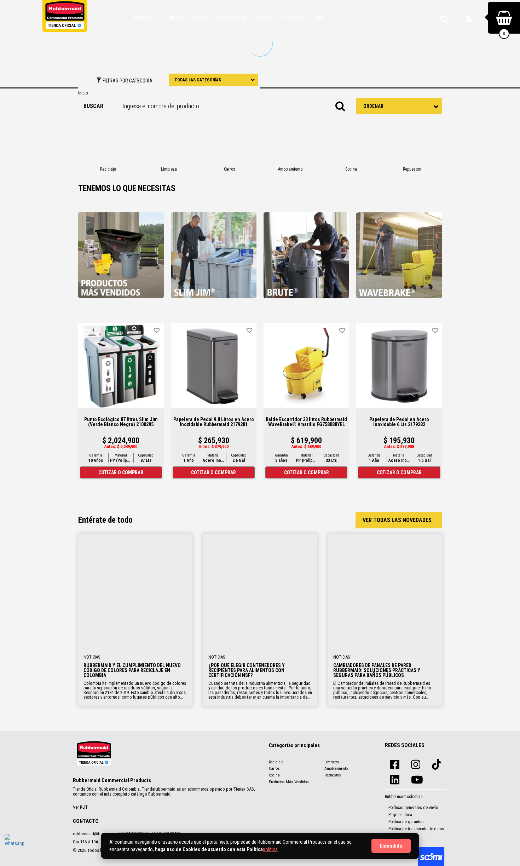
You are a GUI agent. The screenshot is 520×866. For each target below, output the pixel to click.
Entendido (391, 846)
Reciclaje (276, 762)
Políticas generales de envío (413, 807)
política (270, 849)
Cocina (274, 775)
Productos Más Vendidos (289, 782)
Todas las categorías (197, 80)
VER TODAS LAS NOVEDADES (397, 520)
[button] (145, 17)
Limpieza (331, 762)
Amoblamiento (336, 768)
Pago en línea (400, 814)
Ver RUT (80, 807)
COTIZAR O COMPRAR (120, 472)
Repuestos (332, 775)
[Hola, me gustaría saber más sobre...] (15, 844)
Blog (319, 18)
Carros (274, 768)
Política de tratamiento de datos (416, 828)
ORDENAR (373, 106)
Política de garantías (406, 821)
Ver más (135, 590)
